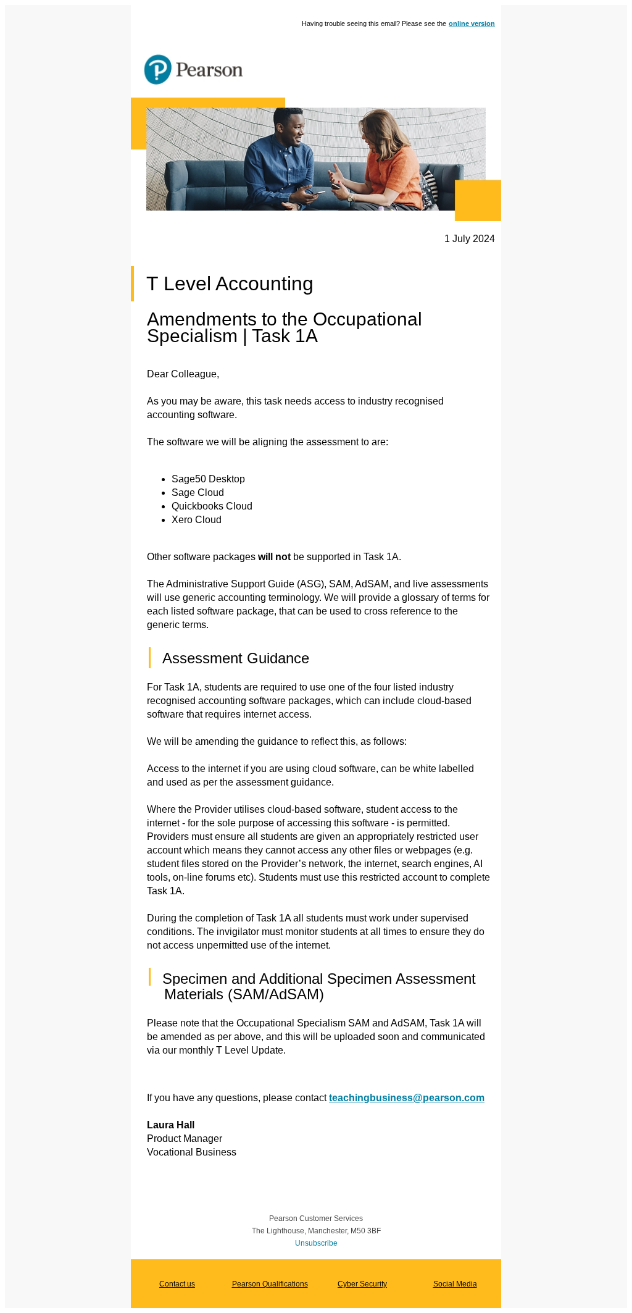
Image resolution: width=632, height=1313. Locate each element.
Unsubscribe (316, 1243)
